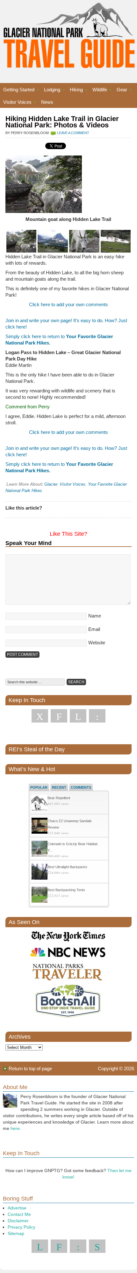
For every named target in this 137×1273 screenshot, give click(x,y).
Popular (38, 787)
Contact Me (19, 1214)
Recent (59, 787)
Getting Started (17, 90)
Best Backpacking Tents (66, 890)
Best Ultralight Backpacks (67, 867)
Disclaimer (18, 1220)
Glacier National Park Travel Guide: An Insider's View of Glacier (68, 35)
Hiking (75, 90)
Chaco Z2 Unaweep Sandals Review (69, 824)
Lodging (50, 90)
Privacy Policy (21, 1227)
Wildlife (98, 90)
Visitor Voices (16, 103)
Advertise (17, 1207)
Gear (120, 90)
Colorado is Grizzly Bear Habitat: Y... (72, 847)
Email (94, 629)
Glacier (50, 484)
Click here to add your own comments (68, 304)
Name (94, 615)
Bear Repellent (58, 798)
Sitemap (16, 1233)
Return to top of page (30, 1068)
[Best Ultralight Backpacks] (39, 872)
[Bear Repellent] (39, 803)
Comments (81, 787)
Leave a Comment (73, 133)
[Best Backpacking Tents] (39, 895)
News (47, 102)
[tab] (39, 787)
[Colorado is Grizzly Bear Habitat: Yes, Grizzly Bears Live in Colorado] (39, 849)
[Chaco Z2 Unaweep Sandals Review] (39, 826)
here (15, 1128)
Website (96, 642)
